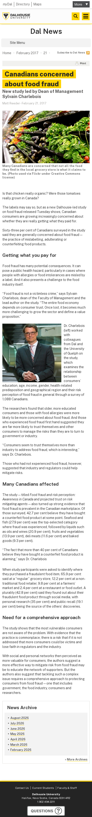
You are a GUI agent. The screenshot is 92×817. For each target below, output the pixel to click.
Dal (7, 4)
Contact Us (22, 788)
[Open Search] (75, 16)
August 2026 (19, 718)
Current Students (43, 788)
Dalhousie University (16, 16)
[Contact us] (46, 811)
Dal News (46, 31)
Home (6, 53)
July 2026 (17, 723)
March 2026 (18, 744)
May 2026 (17, 734)
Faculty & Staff (67, 788)
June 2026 (17, 728)
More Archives (77, 759)
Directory (23, 4)
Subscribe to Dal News (71, 52)
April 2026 (17, 739)
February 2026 (20, 750)
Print (83, 63)
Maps (37, 4)
